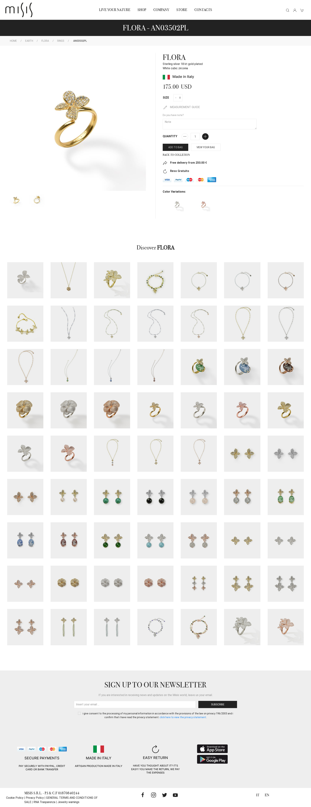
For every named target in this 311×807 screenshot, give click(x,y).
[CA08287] (112, 454)
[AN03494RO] (286, 367)
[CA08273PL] (242, 324)
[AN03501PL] (25, 410)
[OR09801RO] (69, 540)
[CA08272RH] (155, 324)
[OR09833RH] (112, 627)
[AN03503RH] (25, 454)
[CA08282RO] (155, 367)
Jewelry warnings (68, 802)
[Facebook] (142, 795)
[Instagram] (153, 795)
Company (161, 10)
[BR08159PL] (199, 280)
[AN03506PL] (112, 280)
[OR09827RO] (199, 540)
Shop (142, 10)
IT (257, 795)
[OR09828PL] (242, 540)
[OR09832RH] (286, 584)
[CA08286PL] (69, 280)
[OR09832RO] (25, 627)
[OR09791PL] (112, 497)
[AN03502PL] (155, 410)
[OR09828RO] (25, 584)
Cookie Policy (14, 797)
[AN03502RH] (199, 410)
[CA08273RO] (25, 367)
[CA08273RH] (286, 324)
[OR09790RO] (25, 497)
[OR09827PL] (112, 540)
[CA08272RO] (199, 324)
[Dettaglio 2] (37, 200)
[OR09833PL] (69, 627)
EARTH (29, 40)
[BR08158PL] (155, 280)
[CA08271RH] (69, 324)
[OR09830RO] (155, 584)
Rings (60, 40)
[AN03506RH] (242, 627)
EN (267, 795)
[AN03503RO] (69, 454)
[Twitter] (164, 795)
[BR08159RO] (286, 280)
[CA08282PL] (69, 367)
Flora (45, 40)
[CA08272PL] (112, 324)
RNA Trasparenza (44, 802)
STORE (181, 10)
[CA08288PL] (155, 454)
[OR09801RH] (25, 540)
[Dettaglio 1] (16, 200)
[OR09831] (199, 584)
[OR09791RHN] (155, 497)
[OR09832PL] (242, 584)
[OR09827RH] (155, 540)
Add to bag (175, 147)
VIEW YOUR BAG (206, 147)
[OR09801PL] (286, 497)
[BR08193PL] (25, 324)
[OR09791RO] (242, 497)
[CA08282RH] (112, 367)
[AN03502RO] (242, 410)
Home (13, 40)
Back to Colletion (176, 155)
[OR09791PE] (69, 497)
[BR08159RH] (242, 280)
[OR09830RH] (112, 584)
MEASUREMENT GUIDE (184, 107)
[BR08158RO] (199, 627)
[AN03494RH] (242, 367)
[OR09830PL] (69, 584)
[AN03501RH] (69, 410)
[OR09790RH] (286, 454)
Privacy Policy (35, 797)
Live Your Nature (114, 10)
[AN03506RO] (286, 627)
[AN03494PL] (199, 367)
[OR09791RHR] (199, 497)
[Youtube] (175, 795)
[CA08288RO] (199, 454)
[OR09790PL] (242, 454)
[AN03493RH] (25, 280)
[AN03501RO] (112, 410)
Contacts (203, 10)
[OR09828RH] (286, 540)
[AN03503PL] (286, 410)
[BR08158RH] (155, 627)
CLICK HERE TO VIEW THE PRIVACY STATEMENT (183, 717)
